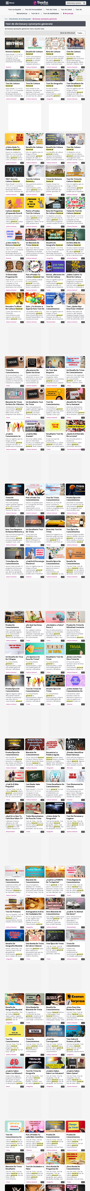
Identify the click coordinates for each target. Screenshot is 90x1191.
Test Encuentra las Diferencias (76, 449)
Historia (8, 67)
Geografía (50, 99)
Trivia (51, 9)
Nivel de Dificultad (67, 33)
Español (14, 9)
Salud (66, 9)
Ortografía (50, 768)
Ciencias (69, 704)
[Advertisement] (24, 117)
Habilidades (51, 13)
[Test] (40, 3)
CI (35, 13)
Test (6, 19)
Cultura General (31, 67)
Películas (70, 768)
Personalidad (33, 9)
